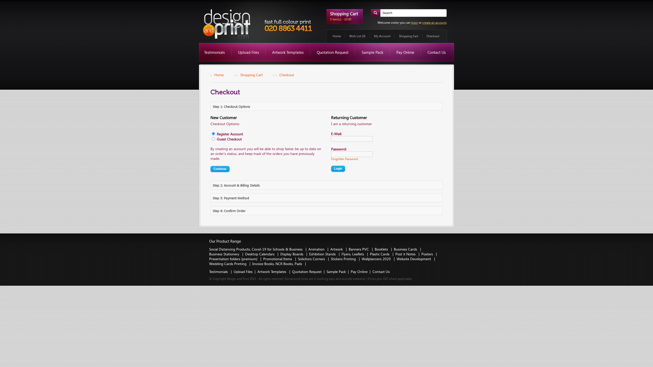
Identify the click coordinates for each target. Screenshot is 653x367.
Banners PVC (359, 249)
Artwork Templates (288, 52)
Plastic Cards (380, 254)
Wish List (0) (357, 36)
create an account (434, 22)
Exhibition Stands (323, 254)
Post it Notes (406, 254)
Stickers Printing (344, 258)
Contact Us (437, 52)
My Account (382, 36)
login (414, 22)
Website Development (414, 258)
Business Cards (406, 249)
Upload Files (248, 52)
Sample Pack (372, 52)
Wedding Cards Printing (228, 263)
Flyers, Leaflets (353, 254)
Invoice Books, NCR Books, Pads (277, 263)
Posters (427, 254)
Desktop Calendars (260, 254)
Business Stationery (224, 254)
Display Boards (292, 254)
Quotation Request (332, 52)
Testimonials (214, 52)
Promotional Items (278, 258)
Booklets (382, 249)
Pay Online (405, 52)
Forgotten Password (344, 159)
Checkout (432, 36)
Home (337, 36)
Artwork (337, 249)
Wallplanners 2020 (377, 258)
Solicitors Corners (312, 258)
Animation (316, 249)
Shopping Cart (408, 36)
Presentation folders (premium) (233, 258)
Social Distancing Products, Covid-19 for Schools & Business (256, 249)
